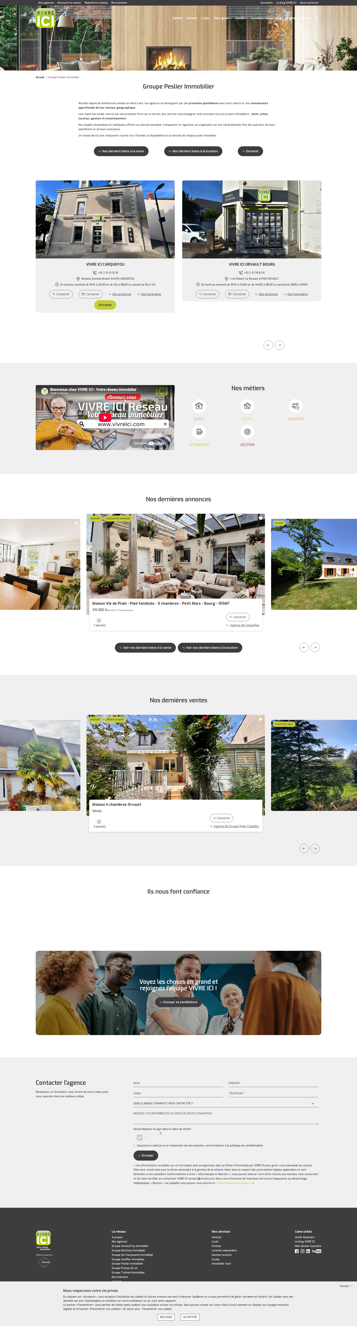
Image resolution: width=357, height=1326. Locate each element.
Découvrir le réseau (69, 2)
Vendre (178, 18)
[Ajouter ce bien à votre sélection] (77, 522)
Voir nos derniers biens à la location (212, 648)
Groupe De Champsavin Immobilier (132, 1255)
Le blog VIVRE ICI (286, 2)
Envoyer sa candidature (180, 1002)
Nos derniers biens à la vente (123, 151)
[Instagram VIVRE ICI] (302, 1252)
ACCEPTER (190, 1317)
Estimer (216, 1246)
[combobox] (226, 1103)
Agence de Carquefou (244, 625)
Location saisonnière (266, 18)
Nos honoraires (151, 294)
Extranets (267, 2)
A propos (117, 1237)
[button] (105, 264)
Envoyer (148, 1155)
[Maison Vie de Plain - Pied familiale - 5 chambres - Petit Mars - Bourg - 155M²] (175, 564)
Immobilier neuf (221, 1263)
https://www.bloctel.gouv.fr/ (234, 1183)
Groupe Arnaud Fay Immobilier (130, 1246)
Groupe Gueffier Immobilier (128, 1259)
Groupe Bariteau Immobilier (128, 1250)
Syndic (240, 18)
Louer (206, 18)
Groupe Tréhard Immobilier (128, 1272)
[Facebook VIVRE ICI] (297, 1252)
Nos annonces (121, 294)
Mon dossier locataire (308, 1246)
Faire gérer (221, 18)
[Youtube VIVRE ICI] (316, 1252)
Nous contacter (309, 2)
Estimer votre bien (298, 18)
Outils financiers (305, 1237)
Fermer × (345, 1286)
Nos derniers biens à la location (195, 151)
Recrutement (119, 2)
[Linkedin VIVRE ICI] (308, 1252)
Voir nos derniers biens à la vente (147, 648)
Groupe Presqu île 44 (124, 1268)
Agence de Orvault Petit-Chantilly (236, 826)
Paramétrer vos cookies (157, 1309)
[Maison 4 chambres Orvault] (175, 765)
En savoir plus (132, 1309)
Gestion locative (222, 1255)
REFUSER (166, 1317)
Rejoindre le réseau (96, 2)
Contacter (63, 294)
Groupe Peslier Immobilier (127, 1263)
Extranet (252, 151)
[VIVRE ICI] (45, 18)
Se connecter (317, 18)
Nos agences (46, 2)
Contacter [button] (92, 294)
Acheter (192, 18)
